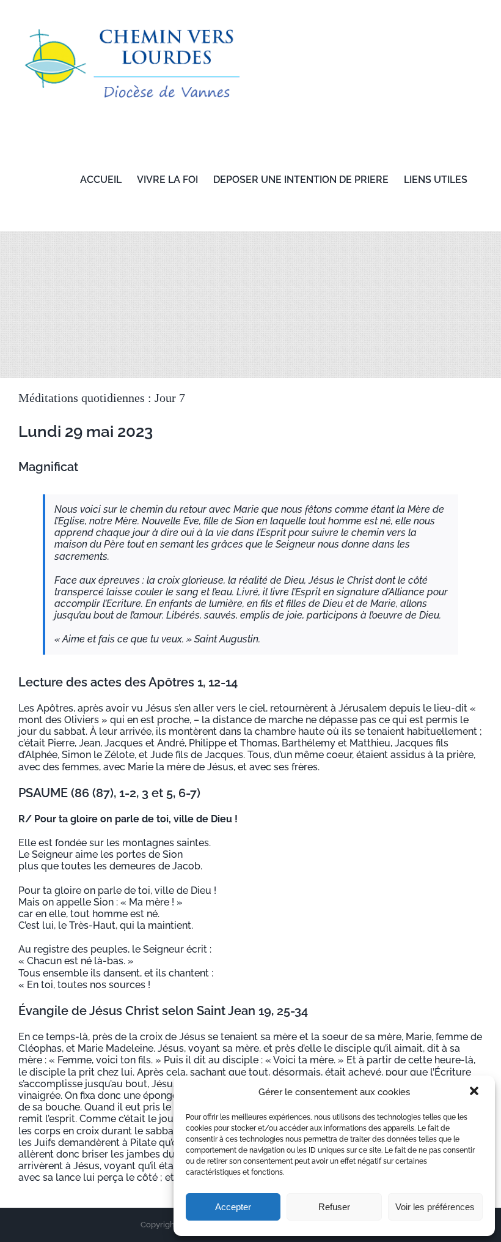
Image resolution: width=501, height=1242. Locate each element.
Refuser (334, 1207)
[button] (475, 1092)
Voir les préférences (435, 1207)
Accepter (233, 1207)
